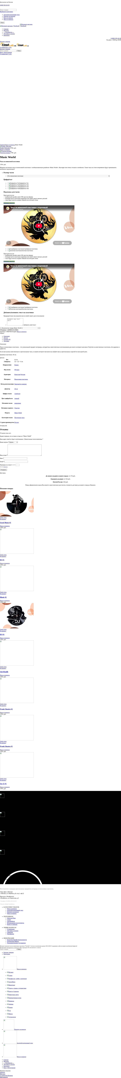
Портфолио (10, 934)
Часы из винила (8, 19)
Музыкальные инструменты (15, 923)
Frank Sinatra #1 (6, 746)
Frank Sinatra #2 (6, 709)
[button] (3, 519)
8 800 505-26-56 (4, 5)
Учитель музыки (5, 153)
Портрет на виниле (9, 16)
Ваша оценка (4, 442)
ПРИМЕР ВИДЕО (9, 203)
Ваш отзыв (4, 455)
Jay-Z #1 (3, 784)
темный (16, 398)
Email (2, 461)
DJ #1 (2, 560)
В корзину (3, 330)
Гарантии (10, 932)
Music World (18, 413)
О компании (11, 929)
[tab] (62, 336)
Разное (16, 365)
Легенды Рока (11, 918)
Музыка (16, 369)
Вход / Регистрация (9, 1068)
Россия (16, 422)
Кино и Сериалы (12, 924)
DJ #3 (2, 634)
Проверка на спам (5, 465)
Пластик (17, 408)
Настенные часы (19, 417)
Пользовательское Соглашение (16, 943)
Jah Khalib (4, 672)
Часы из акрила (8, 18)
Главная (2, 145)
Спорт (9, 919)
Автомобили (11, 921)
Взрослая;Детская (19, 374)
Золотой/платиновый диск (12, 14)
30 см (16, 389)
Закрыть (2, 1072)
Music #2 (3, 597)
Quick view (3, 517)
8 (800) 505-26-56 (116, 38)
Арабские (17, 393)
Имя (2, 458)
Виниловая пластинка (21, 379)
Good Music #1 (5, 523)
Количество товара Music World (11, 328)
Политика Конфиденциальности (17, 939)
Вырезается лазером (20, 384)
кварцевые (17, 403)
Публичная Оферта (13, 941)
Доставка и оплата (12, 930)
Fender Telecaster (5, 148)
